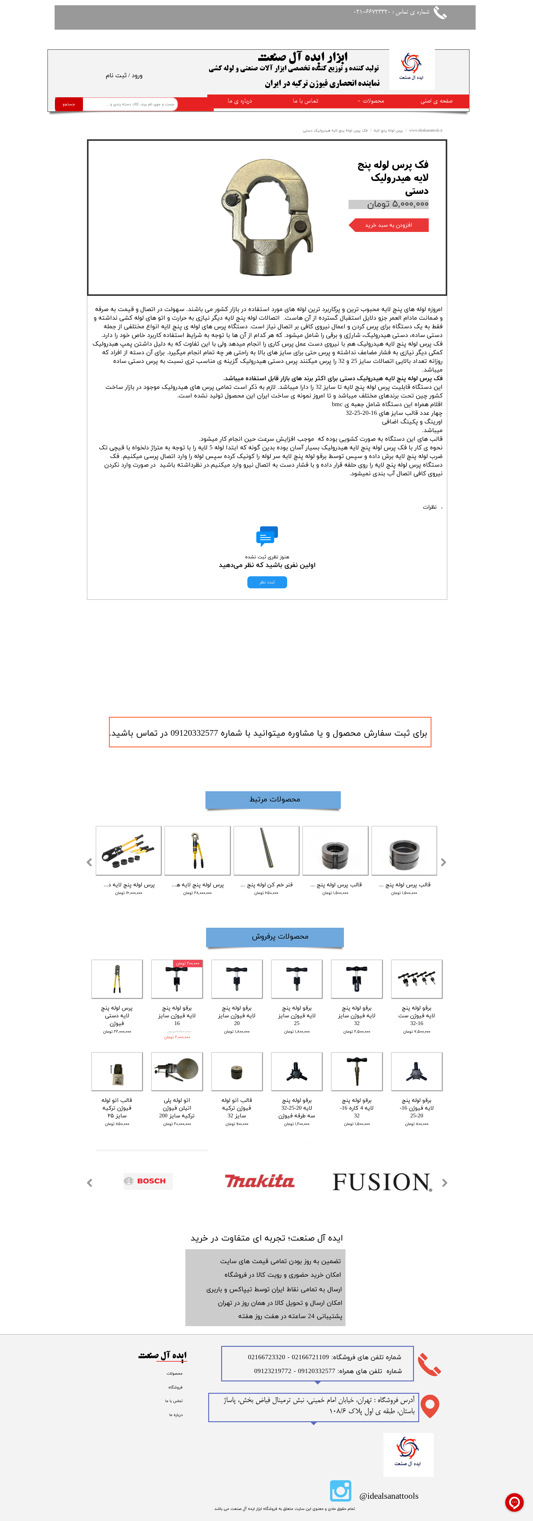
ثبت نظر (267, 582)
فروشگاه (175, 1387)
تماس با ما (305, 101)
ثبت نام (116, 75)
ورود (137, 75)
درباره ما (176, 1415)
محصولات (373, 101)
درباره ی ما (240, 101)
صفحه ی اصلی (436, 101)
